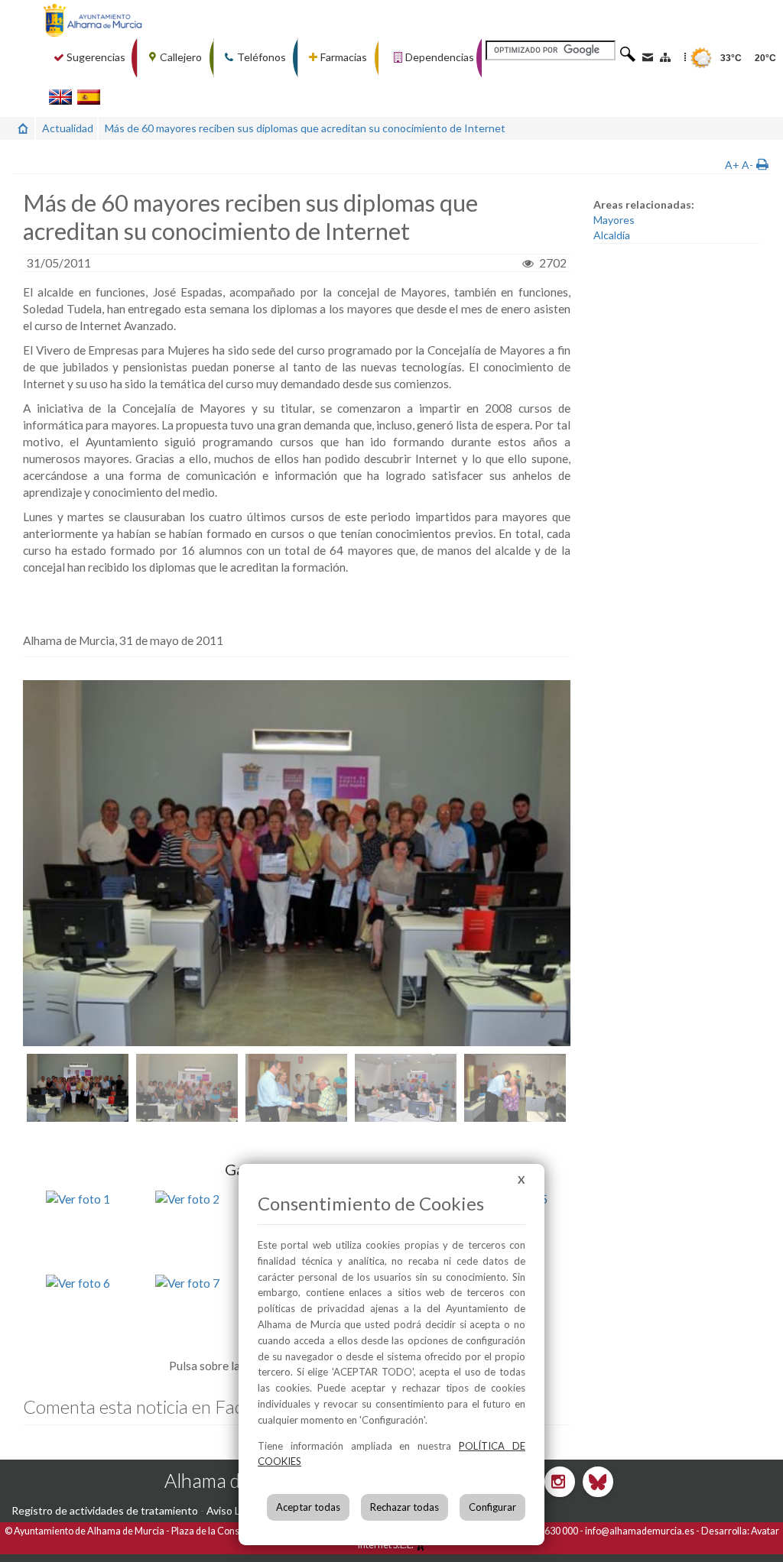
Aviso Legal (233, 1510)
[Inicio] (23, 128)
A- (747, 164)
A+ (732, 164)
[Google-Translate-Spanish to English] (60, 96)
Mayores (614, 219)
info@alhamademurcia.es (639, 1531)
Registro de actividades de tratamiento (104, 1510)
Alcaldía (611, 234)
